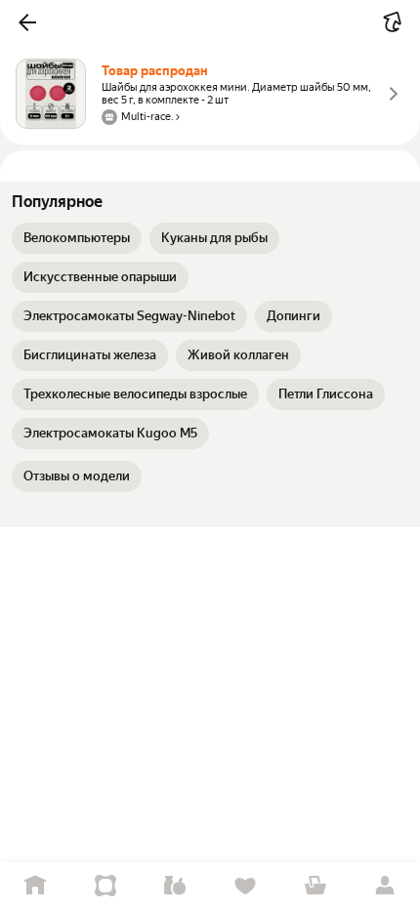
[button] (27, 22)
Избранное (245, 886)
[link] (77, 238)
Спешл (105, 886)
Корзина (315, 886)
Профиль (385, 886)
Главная (35, 886)
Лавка (175, 886)
